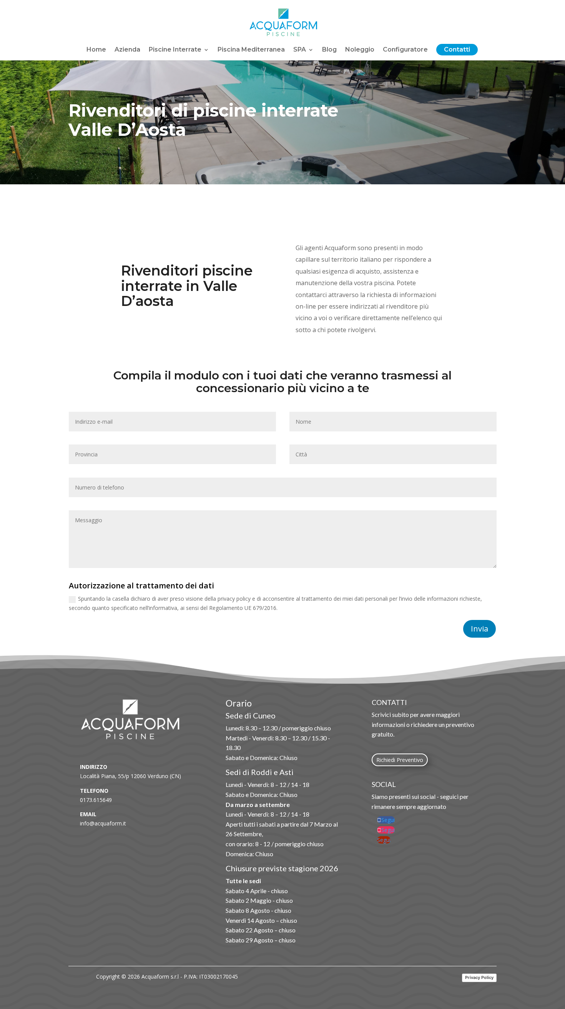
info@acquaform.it (103, 823)
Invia (479, 628)
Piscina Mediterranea (251, 50)
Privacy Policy (479, 977)
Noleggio (359, 50)
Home (96, 50)
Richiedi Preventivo (399, 759)
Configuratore (405, 50)
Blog (329, 50)
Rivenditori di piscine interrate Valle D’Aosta (203, 120)
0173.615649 (96, 800)
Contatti (457, 50)
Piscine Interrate (175, 50)
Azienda (127, 50)
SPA (299, 50)
